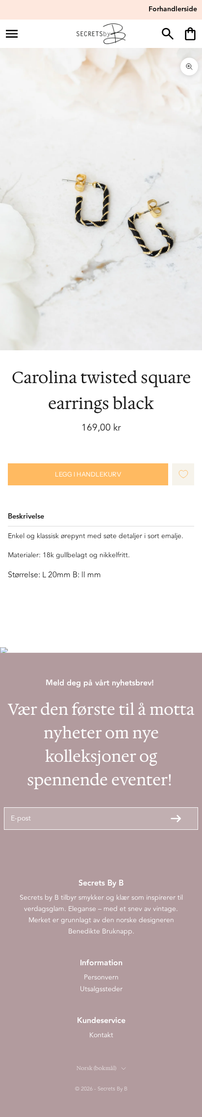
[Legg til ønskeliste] (183, 474)
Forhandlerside (173, 9)
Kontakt (101, 1035)
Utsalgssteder (101, 989)
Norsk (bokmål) (96, 1068)
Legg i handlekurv (88, 474)
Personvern (101, 977)
